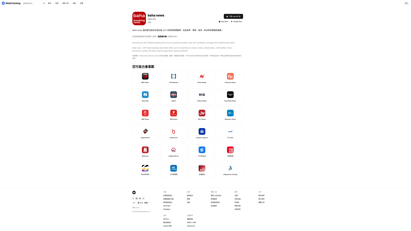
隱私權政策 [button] (167, 222)
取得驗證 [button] (214, 199)
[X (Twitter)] (133, 198)
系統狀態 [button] (238, 209)
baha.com (152, 19)
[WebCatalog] (134, 192)
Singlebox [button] (166, 209)
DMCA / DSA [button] (191, 222)
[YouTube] (140, 198)
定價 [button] (236, 195)
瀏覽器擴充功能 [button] (168, 199)
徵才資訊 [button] (261, 199)
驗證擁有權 (162, 36)
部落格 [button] (237, 202)
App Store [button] (224, 21)
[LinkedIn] (136, 198)
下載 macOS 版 (234, 16)
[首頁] (11, 3)
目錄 (56, 3)
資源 (74, 3)
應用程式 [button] (190, 195)
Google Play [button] (237, 21)
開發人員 (65, 3)
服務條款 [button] (190, 219)
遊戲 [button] (188, 199)
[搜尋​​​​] (44, 3)
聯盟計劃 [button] (238, 206)
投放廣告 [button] (214, 206)
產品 (49, 3)
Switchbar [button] (167, 206)
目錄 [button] (188, 202)
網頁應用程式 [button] (167, 202)
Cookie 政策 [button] (167, 226)
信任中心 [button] (166, 219)
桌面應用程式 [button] (167, 195)
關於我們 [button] (261, 195)
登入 (406, 3)
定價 (81, 3)
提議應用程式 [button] (215, 202)
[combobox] (144, 202)
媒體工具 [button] (261, 202)
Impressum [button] (191, 226)
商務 (149, 22)
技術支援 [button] (238, 199)
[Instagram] (143, 198)
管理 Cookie (135, 207)
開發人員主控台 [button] (216, 195)
